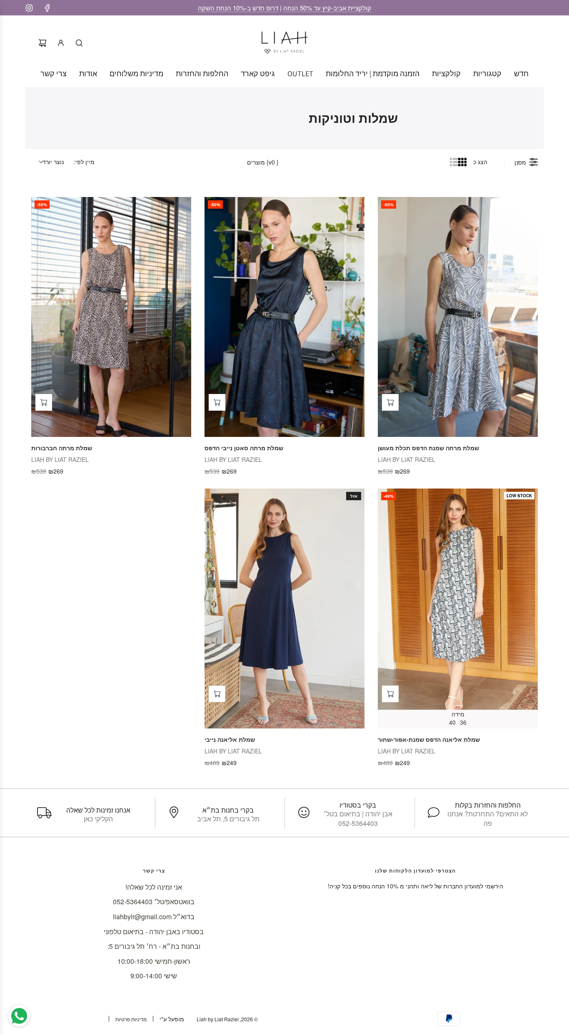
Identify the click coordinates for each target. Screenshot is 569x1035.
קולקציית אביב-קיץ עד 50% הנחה (327, 7)
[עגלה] (42, 43)
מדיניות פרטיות (131, 1019)
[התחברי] (61, 43)
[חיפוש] (79, 43)
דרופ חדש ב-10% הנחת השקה (238, 7)
